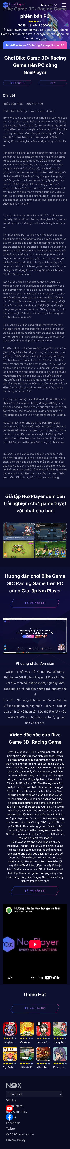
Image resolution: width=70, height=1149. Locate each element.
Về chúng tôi (14, 1106)
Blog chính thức (16, 1111)
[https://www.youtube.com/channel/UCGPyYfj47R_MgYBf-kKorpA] (9, 1108)
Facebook (13, 1123)
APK (52, 82)
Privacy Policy (15, 1140)
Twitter (11, 1128)
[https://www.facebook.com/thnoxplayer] (9, 1117)
